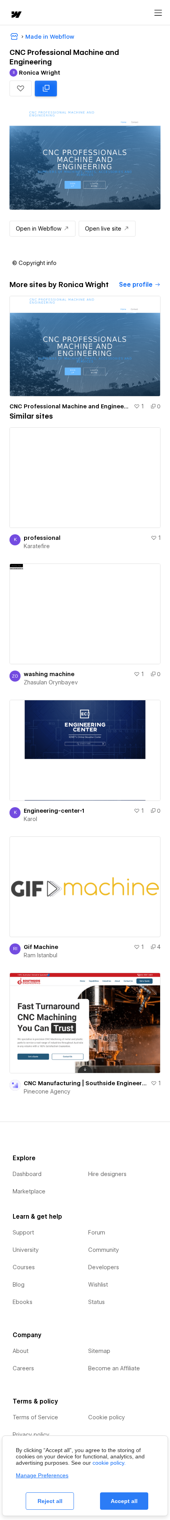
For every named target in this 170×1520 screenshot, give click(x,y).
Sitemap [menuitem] (99, 1351)
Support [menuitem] (23, 1232)
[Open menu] (158, 13)
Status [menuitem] (96, 1302)
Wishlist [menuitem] (98, 1284)
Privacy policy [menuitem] (31, 1435)
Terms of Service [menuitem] (35, 1417)
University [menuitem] (26, 1250)
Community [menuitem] (103, 1250)
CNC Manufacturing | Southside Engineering (85, 1083)
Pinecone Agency (47, 1091)
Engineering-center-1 (54, 811)
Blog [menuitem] (19, 1284)
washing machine (49, 674)
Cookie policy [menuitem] (106, 1417)
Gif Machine (41, 947)
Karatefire (37, 546)
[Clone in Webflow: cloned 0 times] (46, 88)
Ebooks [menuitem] (22, 1302)
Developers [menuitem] (103, 1267)
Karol (30, 819)
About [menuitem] (20, 1351)
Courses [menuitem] (24, 1267)
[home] (15, 15)
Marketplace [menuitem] (29, 1191)
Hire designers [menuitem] (107, 1174)
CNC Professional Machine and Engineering (69, 406)
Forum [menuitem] (96, 1232)
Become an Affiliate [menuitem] (114, 1368)
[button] (20, 88)
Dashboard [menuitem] (27, 1174)
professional (42, 538)
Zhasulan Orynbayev (51, 682)
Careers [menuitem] (23, 1368)
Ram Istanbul (40, 955)
